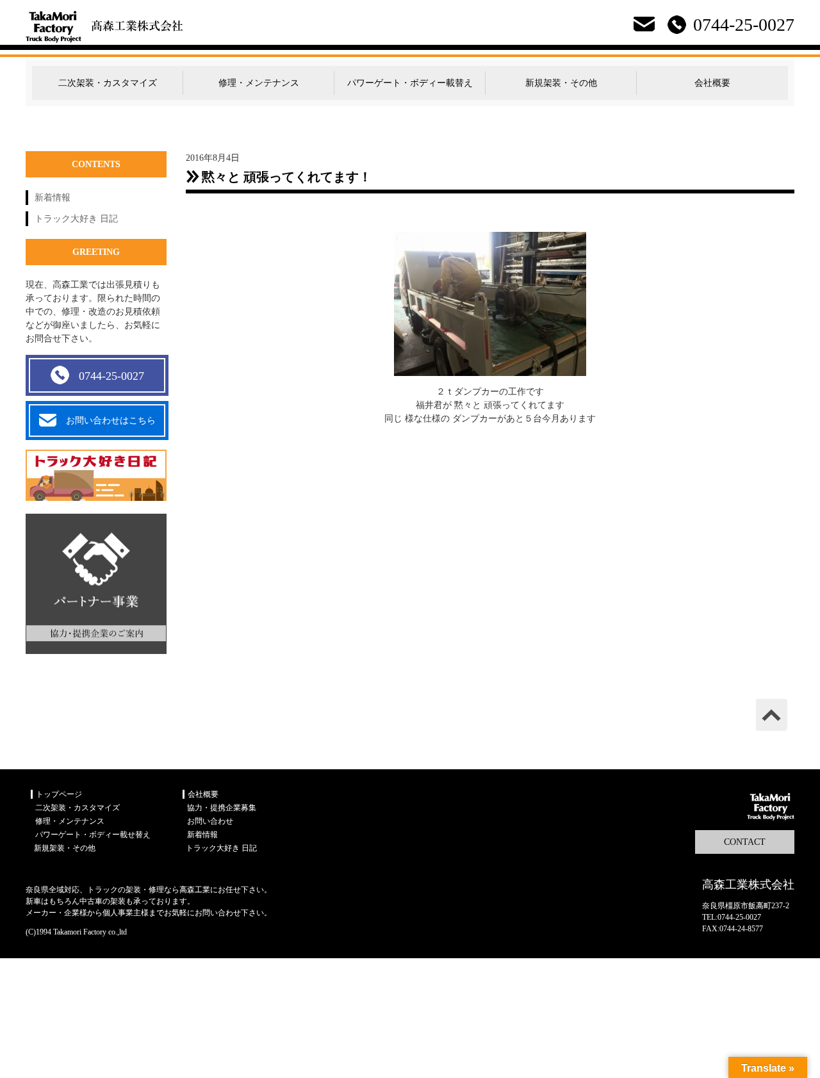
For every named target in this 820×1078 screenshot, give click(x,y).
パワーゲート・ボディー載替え (410, 83)
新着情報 (52, 197)
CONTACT (745, 842)
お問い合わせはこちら (111, 420)
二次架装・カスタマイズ (107, 83)
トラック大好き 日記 (76, 219)
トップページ (59, 794)
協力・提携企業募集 (221, 807)
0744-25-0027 (111, 376)
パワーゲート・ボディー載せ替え (93, 834)
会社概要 (712, 83)
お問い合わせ (210, 821)
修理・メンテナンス (258, 83)
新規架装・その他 (561, 83)
